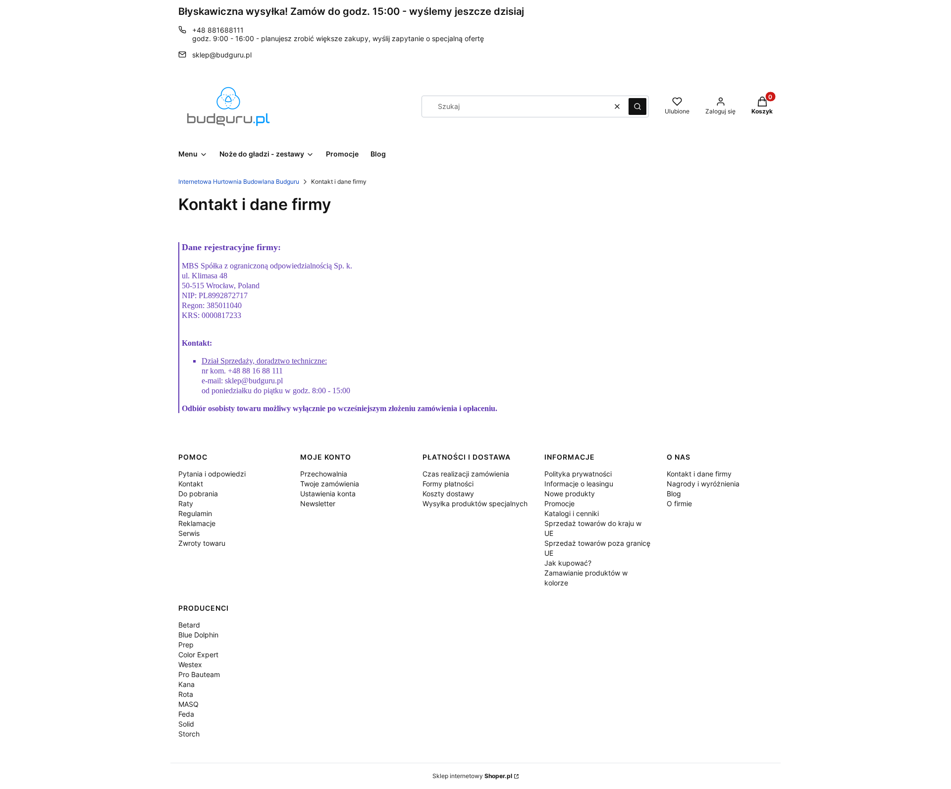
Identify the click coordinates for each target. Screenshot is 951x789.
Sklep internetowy (472, 776)
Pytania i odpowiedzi (212, 474)
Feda (186, 714)
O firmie (679, 503)
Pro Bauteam (199, 674)
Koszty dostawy (448, 493)
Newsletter (317, 503)
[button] (637, 106)
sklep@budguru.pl (222, 55)
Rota (185, 694)
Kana (186, 684)
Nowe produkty (569, 493)
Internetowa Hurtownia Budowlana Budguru (238, 181)
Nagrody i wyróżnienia (703, 483)
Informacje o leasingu (578, 483)
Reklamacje (196, 523)
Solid (186, 724)
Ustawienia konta (328, 493)
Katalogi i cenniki (571, 513)
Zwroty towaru (201, 543)
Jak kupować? (567, 563)
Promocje (559, 503)
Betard (189, 625)
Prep (186, 644)
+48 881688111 (218, 30)
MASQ (188, 704)
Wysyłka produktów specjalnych (475, 503)
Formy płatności (448, 483)
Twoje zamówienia (329, 483)
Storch (189, 734)
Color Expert (198, 654)
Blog (674, 493)
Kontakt (190, 483)
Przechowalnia (323, 474)
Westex (190, 664)
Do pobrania (198, 493)
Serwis (189, 533)
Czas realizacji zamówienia (466, 474)
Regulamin (195, 513)
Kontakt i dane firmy (699, 474)
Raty (185, 503)
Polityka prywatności (578, 474)
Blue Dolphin (198, 635)
